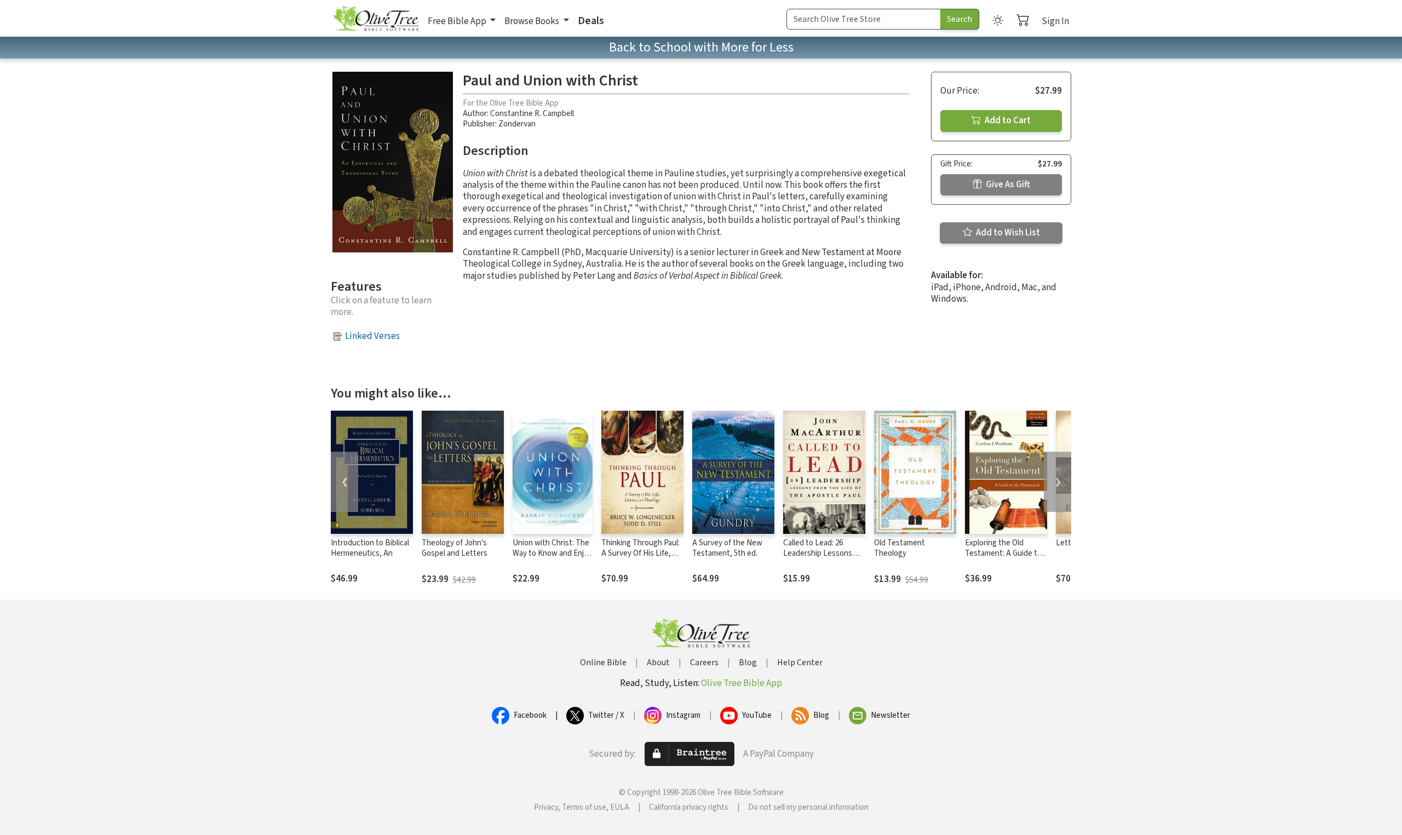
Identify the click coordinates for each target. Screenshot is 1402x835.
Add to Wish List (1007, 232)
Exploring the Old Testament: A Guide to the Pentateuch (1003, 553)
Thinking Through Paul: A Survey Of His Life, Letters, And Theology (640, 553)
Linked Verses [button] (372, 336)
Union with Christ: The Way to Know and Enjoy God (552, 553)
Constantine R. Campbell (532, 113)
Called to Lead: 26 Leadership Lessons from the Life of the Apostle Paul (817, 558)
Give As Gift (1007, 184)
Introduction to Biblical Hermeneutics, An (370, 548)
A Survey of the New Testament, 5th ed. (727, 548)
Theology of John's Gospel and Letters (454, 548)
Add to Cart (1007, 120)
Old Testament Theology (899, 548)
